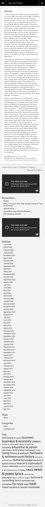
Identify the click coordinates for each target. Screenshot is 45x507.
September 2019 (9, 312)
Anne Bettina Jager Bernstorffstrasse (17, 211)
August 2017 (8, 355)
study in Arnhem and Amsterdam (16, 160)
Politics (15, 478)
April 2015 (7, 374)
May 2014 (7, 401)
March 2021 (8, 272)
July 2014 (7, 396)
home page (26, 460)
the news (17, 484)
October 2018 (8, 339)
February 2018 (9, 342)
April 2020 (7, 293)
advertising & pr (9, 438)
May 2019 (7, 323)
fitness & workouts (19, 453)
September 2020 (9, 280)
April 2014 (7, 404)
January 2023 (8, 263)
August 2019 (8, 315)
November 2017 (9, 350)
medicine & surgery (25, 466)
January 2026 (8, 253)
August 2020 (8, 282)
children (36, 441)
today (26, 484)
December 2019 (9, 304)
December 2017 (9, 347)
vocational (33, 160)
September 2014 (9, 390)
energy (37, 450)
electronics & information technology (18, 450)
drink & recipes (25, 444)
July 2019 (7, 317)
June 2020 (7, 288)
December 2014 (9, 382)
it (41, 463)
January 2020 (8, 301)
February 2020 (9, 299)
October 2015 (8, 366)
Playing (6, 201)
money (22, 470)
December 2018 (9, 333)
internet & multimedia (28, 463)
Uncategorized (9, 429)
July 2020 (7, 285)
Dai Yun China (15, 3)
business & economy (16, 441)
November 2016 (9, 360)
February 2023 (9, 261)
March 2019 (8, 328)
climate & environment (10, 444)
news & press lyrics (22, 471)
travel (5, 487)
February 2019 (9, 331)
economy (6, 447)
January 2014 (8, 406)
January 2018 (8, 344)
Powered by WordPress (16, 505)
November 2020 (9, 274)
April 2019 (7, 325)
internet (12, 463)
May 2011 (7, 409)
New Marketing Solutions (12, 214)
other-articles (29, 474)
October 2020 (8, 277)
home (16, 460)
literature (5, 466)
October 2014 (8, 387)
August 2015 (8, 369)
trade (32, 484)
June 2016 (7, 363)
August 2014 (8, 393)
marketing (13, 466)
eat (32, 444)
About (6, 418)
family (6, 453)
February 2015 (9, 377)
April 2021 (7, 269)
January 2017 (8, 358)
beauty (18, 438)
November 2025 (9, 255)
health (20, 456)
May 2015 (7, 371)
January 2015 (8, 379)
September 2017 (9, 352)
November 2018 (9, 336)
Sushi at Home (9, 208)
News (13, 158)
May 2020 (7, 290)
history (29, 456)
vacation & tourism (18, 487)
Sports (17, 480)
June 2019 (7, 320)
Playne (34, 505)
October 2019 (8, 309)
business (28, 437)
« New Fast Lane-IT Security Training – (19, 167)
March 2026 (8, 247)
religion (27, 478)
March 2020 (8, 296)
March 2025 (8, 258)
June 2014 (7, 398)
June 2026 (7, 245)
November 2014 (9, 385)
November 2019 (9, 306)
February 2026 (9, 250)
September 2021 (9, 266)
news (29, 470)
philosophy (6, 477)
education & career (29, 158)
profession (21, 478)
